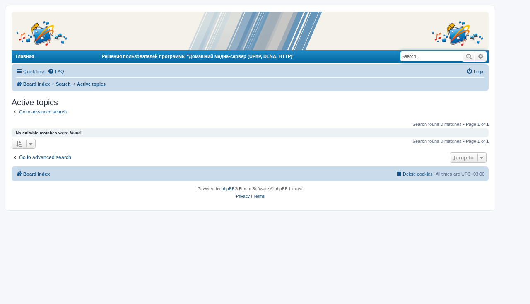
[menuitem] (56, 72)
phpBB (228, 188)
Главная (25, 56)
